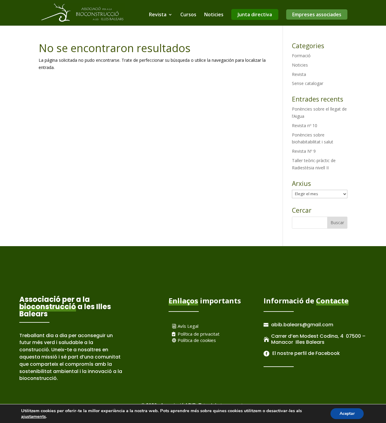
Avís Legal (188, 326)
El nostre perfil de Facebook (305, 353)
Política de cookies (197, 340)
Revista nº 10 (304, 125)
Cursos (188, 15)
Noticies (213, 15)
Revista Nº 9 (304, 151)
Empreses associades (316, 14)
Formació (301, 55)
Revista (157, 15)
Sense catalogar (307, 83)
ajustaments (33, 416)
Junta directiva (255, 14)
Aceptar (347, 413)
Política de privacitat (199, 334)
